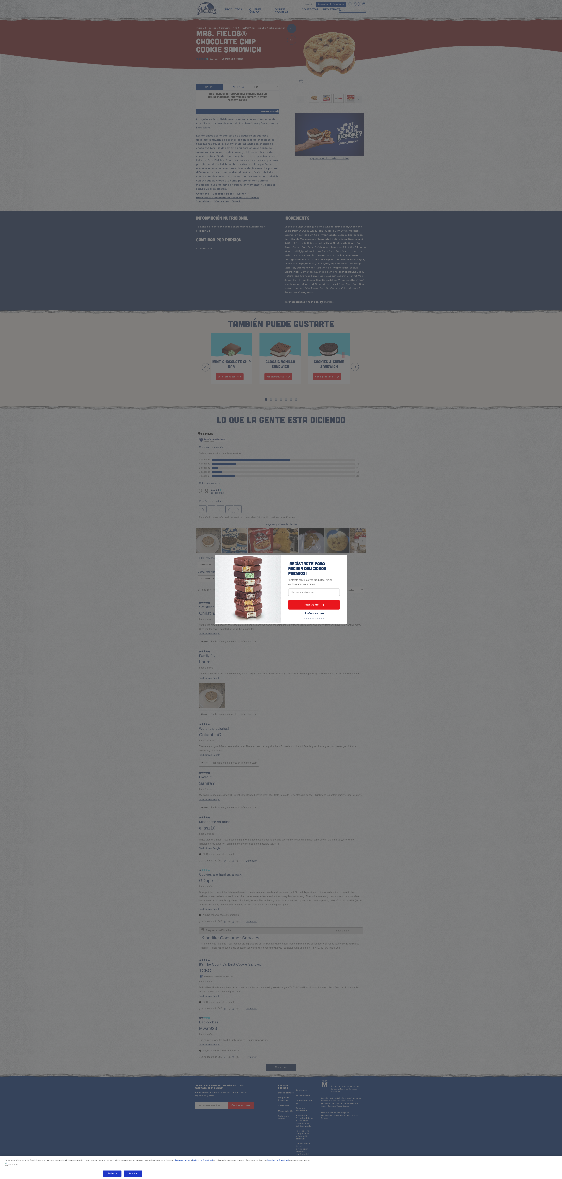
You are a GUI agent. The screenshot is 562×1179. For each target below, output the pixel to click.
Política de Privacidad (202, 1160)
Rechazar (112, 1173)
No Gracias (311, 613)
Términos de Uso (182, 1160)
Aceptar (133, 1173)
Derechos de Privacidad (278, 1160)
